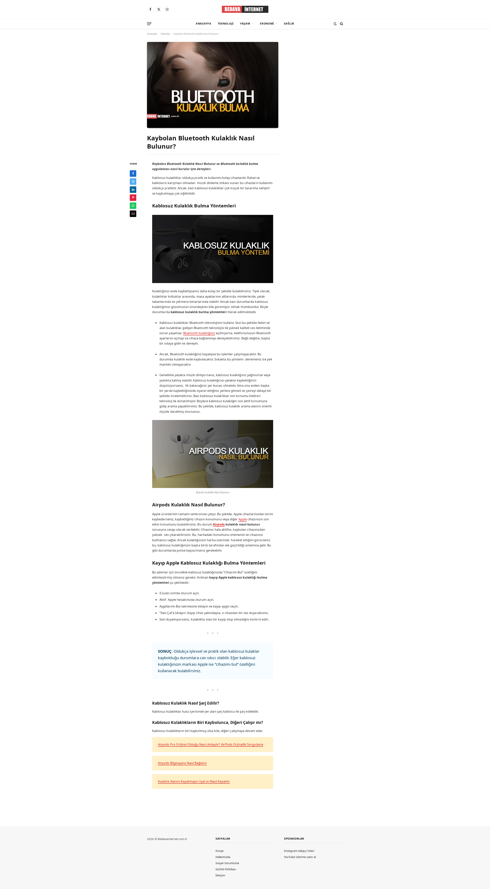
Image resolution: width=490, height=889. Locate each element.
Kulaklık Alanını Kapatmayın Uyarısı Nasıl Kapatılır (194, 781)
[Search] (341, 23)
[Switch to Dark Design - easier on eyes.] (335, 23)
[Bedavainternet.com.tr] (245, 9)
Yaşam (245, 23)
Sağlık (289, 23)
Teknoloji (226, 23)
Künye (220, 851)
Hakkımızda (223, 857)
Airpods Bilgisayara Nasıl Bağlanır (182, 763)
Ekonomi (267, 23)
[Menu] (149, 23)
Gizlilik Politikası (226, 869)
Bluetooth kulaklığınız (199, 333)
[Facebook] (133, 173)
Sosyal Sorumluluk (227, 863)
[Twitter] (133, 181)
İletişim (220, 875)
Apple (242, 519)
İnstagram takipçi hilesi (299, 851)
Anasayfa (203, 23)
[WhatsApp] (133, 205)
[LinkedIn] (133, 189)
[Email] (133, 213)
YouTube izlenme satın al (300, 857)
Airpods (219, 524)
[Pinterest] (133, 197)
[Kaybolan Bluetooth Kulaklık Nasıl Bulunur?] (212, 85)
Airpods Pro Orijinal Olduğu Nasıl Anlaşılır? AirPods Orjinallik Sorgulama (210, 744)
